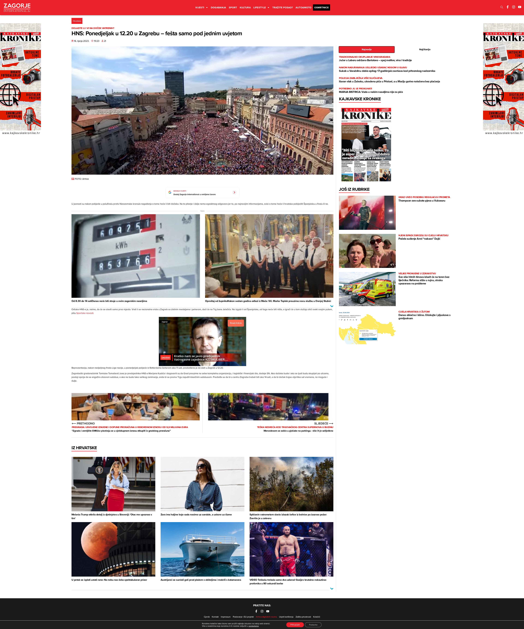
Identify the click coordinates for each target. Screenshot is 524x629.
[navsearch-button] (501, 7)
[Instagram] (513, 7)
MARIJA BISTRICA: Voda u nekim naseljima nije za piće (371, 90)
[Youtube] (519, 7)
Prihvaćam (295, 625)
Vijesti (199, 7)
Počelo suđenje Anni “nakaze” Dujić (423, 237)
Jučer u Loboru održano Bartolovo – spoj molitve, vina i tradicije (375, 58)
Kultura (245, 7)
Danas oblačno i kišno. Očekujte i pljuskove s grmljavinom (424, 315)
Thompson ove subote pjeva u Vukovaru (424, 199)
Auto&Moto (303, 7)
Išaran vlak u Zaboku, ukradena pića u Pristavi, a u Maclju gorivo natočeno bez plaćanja (389, 80)
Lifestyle (259, 7)
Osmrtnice (321, 7)
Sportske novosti (84, 313)
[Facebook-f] (507, 7)
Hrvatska (77, 20)
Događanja (218, 7)
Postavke (313, 625)
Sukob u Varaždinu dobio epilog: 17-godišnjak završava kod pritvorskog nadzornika (387, 69)
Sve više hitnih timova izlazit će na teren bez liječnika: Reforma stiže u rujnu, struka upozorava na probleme (423, 278)
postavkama (254, 626)
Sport (233, 7)
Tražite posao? (282, 7)
